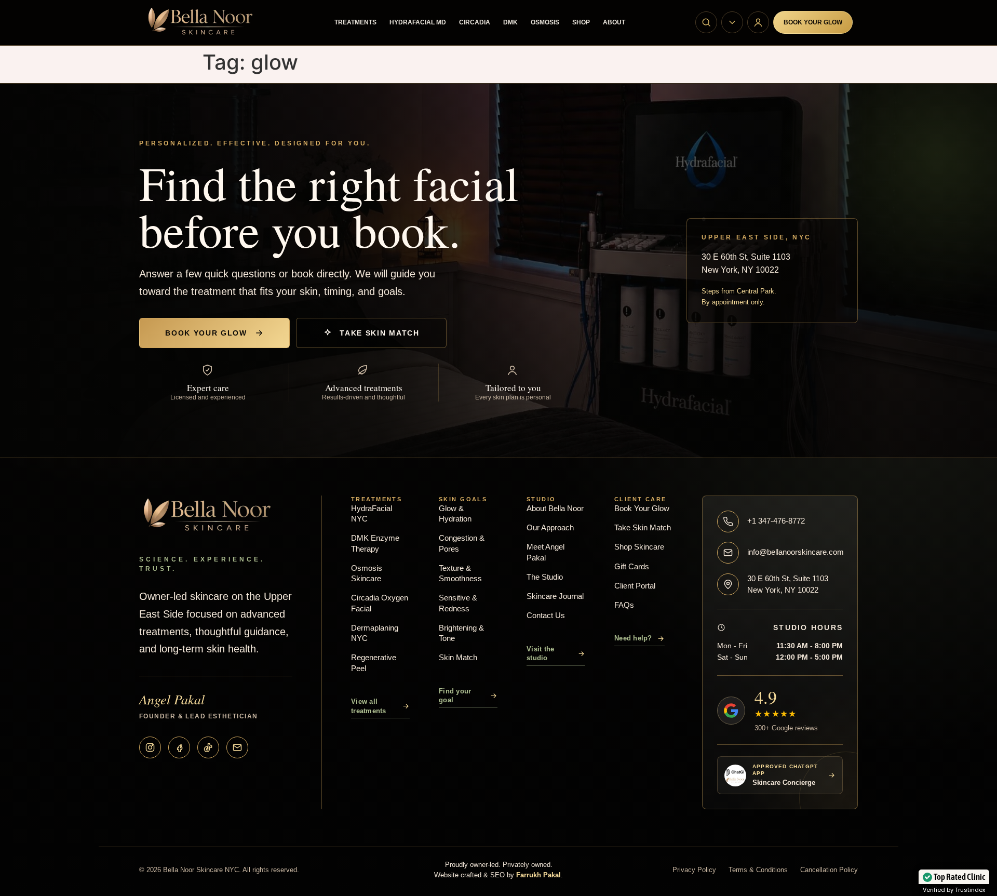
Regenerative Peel (373, 662)
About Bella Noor (555, 508)
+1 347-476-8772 (776, 520)
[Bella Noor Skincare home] (204, 22)
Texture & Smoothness (460, 573)
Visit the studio (540, 653)
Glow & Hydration (455, 513)
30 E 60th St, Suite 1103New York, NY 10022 (787, 584)
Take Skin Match (379, 333)
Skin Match (458, 657)
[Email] (237, 747)
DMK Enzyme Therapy (375, 543)
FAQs (624, 604)
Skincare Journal (555, 596)
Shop (581, 22)
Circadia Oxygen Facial (379, 602)
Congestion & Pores (461, 543)
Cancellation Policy (829, 870)
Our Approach (550, 527)
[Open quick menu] (732, 22)
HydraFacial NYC (371, 513)
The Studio (545, 576)
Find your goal (455, 695)
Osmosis (545, 22)
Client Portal (634, 585)
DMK (510, 22)
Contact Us (546, 615)
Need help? (633, 638)
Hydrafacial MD (417, 22)
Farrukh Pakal (538, 875)
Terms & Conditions (758, 870)
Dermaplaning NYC (374, 633)
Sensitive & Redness (458, 602)
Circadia (474, 22)
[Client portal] (758, 22)
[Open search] (706, 22)
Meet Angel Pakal (545, 551)
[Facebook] (179, 747)
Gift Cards (631, 566)
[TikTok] (208, 747)
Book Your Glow (813, 22)
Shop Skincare (639, 546)
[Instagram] (150, 747)
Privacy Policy (694, 870)
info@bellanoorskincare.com (795, 551)
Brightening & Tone (461, 633)
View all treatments (368, 706)
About (614, 22)
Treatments (355, 22)
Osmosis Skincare (366, 573)
